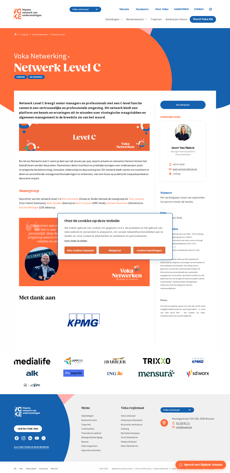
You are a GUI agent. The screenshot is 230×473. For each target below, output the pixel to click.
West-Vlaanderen (129, 445)
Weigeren (115, 250)
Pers (21, 468)
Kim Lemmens (70, 198)
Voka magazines (89, 445)
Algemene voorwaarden (122, 468)
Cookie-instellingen (149, 250)
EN (15, 468)
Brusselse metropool (131, 424)
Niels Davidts (54, 203)
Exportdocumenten (91, 450)
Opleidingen (112, 19)
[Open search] (212, 9)
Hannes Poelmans (117, 203)
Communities (87, 428)
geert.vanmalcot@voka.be (185, 169)
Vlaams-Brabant (129, 441)
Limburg (125, 428)
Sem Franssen (84, 203)
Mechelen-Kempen (130, 433)
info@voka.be (184, 427)
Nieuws (124, 9)
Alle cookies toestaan (80, 250)
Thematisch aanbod (91, 433)
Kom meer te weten (75, 240)
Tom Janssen (136, 198)
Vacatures (142, 9)
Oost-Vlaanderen (129, 437)
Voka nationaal (128, 415)
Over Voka (161, 9)
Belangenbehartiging (91, 437)
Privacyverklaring (143, 468)
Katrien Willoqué (28, 207)
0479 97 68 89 (178, 164)
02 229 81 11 (183, 423)
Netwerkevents (135, 19)
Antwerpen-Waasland (131, 420)
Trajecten (156, 19)
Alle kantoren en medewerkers (31, 447)
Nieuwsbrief (31, 468)
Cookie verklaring (160, 468)
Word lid (54, 468)
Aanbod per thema (176, 19)
